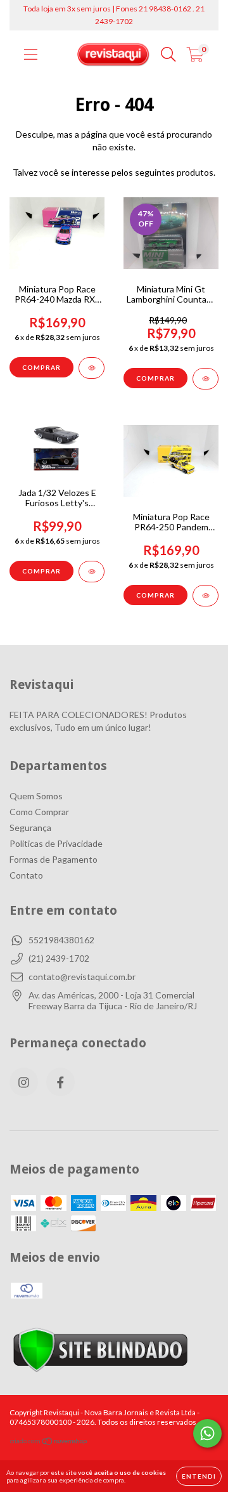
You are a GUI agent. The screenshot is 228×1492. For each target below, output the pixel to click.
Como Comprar (39, 811)
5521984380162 (61, 939)
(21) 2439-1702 (58, 958)
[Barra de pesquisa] (168, 54)
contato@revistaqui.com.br (82, 976)
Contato (26, 875)
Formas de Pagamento (54, 859)
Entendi (199, 1476)
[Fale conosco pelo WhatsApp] (207, 1433)
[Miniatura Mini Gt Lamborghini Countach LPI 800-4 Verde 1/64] (205, 378)
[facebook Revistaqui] (60, 1082)
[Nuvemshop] (49, 1443)
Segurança (30, 827)
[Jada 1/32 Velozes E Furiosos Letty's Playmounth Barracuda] (91, 571)
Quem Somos (36, 795)
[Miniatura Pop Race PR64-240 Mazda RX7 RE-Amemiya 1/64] (91, 368)
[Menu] (30, 54)
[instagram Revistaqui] (24, 1082)
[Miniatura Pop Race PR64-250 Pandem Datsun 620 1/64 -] (205, 595)
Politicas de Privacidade (56, 843)
